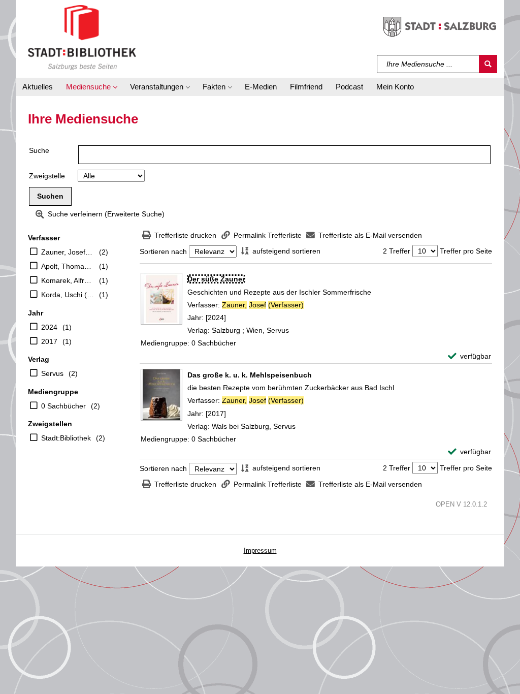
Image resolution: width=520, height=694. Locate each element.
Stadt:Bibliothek (66, 438)
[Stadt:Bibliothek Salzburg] (82, 37)
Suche (39, 150)
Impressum (260, 550)
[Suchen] (488, 64)
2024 (49, 327)
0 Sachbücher (63, 406)
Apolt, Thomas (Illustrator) (67, 266)
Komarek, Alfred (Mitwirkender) (67, 280)
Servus (52, 373)
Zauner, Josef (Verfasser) (67, 252)
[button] (91, 87)
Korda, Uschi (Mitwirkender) (67, 295)
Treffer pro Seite (466, 251)
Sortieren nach (163, 251)
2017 (49, 341)
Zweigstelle (47, 176)
